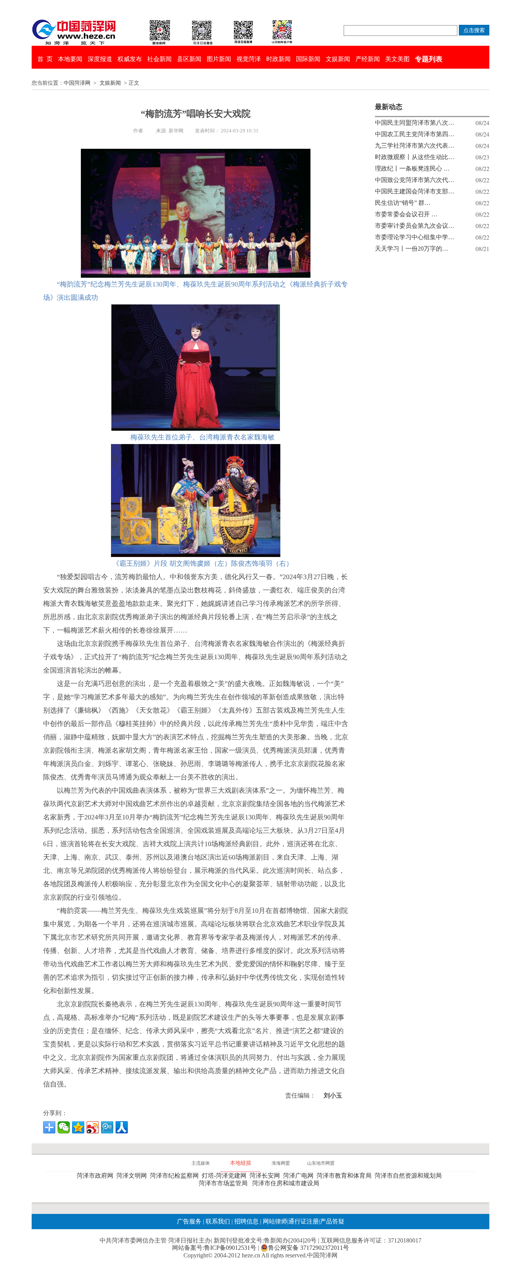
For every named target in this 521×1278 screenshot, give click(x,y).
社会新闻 (159, 59)
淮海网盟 (281, 1163)
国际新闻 (308, 59)
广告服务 (189, 1221)
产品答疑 (332, 1221)
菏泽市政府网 (96, 1175)
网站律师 (274, 1221)
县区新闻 (189, 59)
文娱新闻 (338, 59)
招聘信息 (246, 1221)
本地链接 (240, 1163)
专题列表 (428, 59)
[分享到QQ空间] (78, 1127)
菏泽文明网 (133, 1175)
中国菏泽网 (77, 83)
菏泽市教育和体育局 (346, 1175)
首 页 (45, 59)
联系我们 (218, 1221)
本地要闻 (70, 59)
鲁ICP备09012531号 (230, 1247)
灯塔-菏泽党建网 (225, 1175)
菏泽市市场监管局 (225, 1183)
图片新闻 (219, 59)
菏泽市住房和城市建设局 (287, 1183)
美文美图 (397, 59)
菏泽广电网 (300, 1175)
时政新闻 (278, 59)
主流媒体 (200, 1163)
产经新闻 (367, 59)
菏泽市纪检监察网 (176, 1175)
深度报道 (100, 59)
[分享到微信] (64, 1127)
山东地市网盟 (320, 1163)
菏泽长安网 (266, 1175)
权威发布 (129, 59)
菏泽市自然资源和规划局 (410, 1175)
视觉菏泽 (248, 59)
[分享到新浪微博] (93, 1127)
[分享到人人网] (122, 1127)
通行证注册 (303, 1221)
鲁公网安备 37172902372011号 (308, 1247)
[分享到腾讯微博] (107, 1127)
